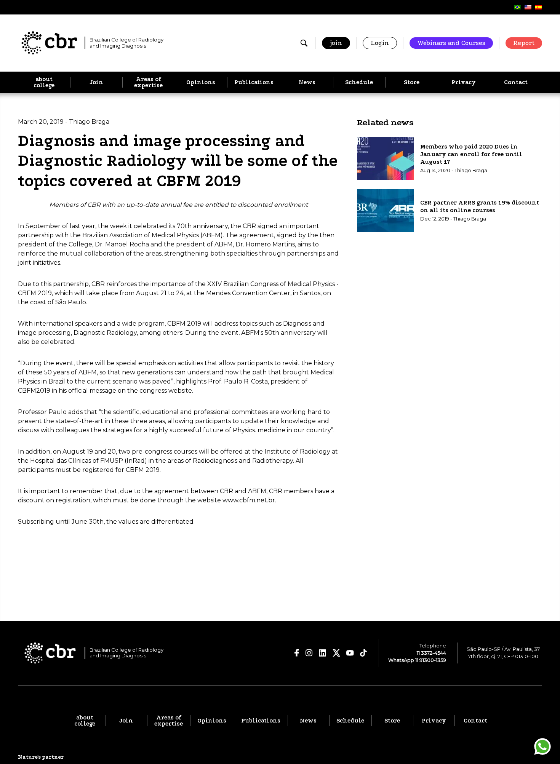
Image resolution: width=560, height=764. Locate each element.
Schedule (359, 82)
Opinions (200, 82)
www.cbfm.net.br (248, 500)
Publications (254, 82)
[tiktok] (363, 653)
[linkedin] (322, 653)
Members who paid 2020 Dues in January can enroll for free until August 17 (471, 154)
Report (523, 42)
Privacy (463, 82)
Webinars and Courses (451, 42)
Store (411, 82)
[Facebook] (296, 653)
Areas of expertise (148, 82)
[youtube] (350, 653)
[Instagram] (309, 653)
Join (96, 82)
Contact (516, 82)
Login (380, 42)
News (307, 82)
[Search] (304, 43)
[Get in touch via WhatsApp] (542, 746)
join (336, 42)
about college (44, 82)
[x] (336, 653)
